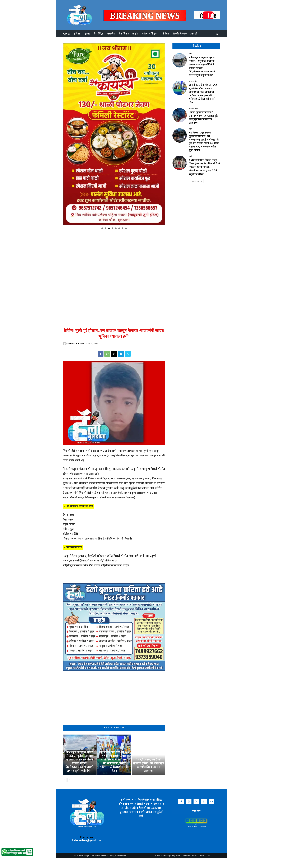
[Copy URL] (114, 354)
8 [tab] (126, 228)
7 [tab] (122, 228)
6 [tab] (119, 228)
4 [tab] (112, 228)
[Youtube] (211, 801)
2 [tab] (105, 228)
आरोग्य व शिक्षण (193, 109)
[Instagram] (189, 801)
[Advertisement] (114, 251)
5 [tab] (116, 228)
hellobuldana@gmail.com (86, 840)
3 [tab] (109, 228)
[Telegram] (121, 354)
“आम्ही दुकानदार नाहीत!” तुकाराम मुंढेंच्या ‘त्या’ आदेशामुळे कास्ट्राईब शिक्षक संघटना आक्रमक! (148, 765)
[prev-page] (64, 780)
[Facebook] (100, 354)
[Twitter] (128, 354)
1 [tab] (102, 228)
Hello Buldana (77, 343)
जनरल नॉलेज (193, 81)
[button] (216, 33)
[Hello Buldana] (65, 343)
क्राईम (190, 54)
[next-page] (69, 780)
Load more (195, 181)
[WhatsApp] (107, 354)
